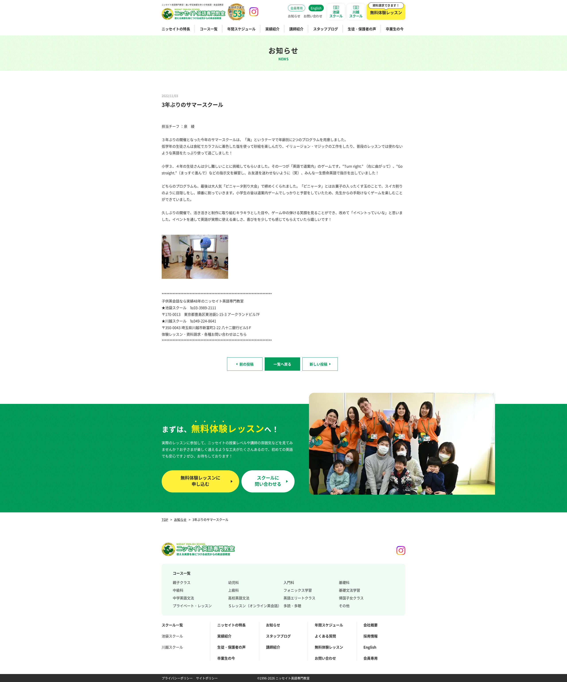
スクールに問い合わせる (268, 481)
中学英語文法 (183, 598)
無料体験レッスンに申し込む (200, 481)
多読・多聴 (292, 605)
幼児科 (233, 582)
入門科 (289, 582)
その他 (344, 605)
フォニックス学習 (298, 590)
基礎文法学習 (349, 590)
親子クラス (181, 582)
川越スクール (172, 647)
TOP (165, 519)
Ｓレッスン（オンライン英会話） (254, 605)
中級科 (178, 590)
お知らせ (180, 519)
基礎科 (344, 582)
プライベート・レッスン (192, 605)
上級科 (233, 590)
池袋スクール (172, 636)
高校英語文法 (238, 598)
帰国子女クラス (351, 598)
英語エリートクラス (299, 598)
